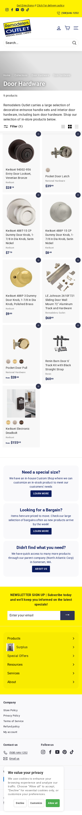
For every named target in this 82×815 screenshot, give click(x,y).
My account (10, 732)
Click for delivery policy (50, 5)
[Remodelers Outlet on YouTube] (57, 752)
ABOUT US (41, 569)
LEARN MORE (41, 493)
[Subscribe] (67, 615)
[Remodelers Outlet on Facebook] (50, 752)
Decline (20, 803)
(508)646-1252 (70, 13)
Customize (36, 803)
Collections (21, 75)
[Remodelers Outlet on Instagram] (43, 752)
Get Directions (25, 5)
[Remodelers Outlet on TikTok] (72, 752)
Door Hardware (40, 75)
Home (6, 75)
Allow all (53, 803)
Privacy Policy (11, 715)
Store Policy (10, 710)
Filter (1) (15, 126)
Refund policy (11, 726)
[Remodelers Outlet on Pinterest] (64, 752)
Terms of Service (13, 721)
